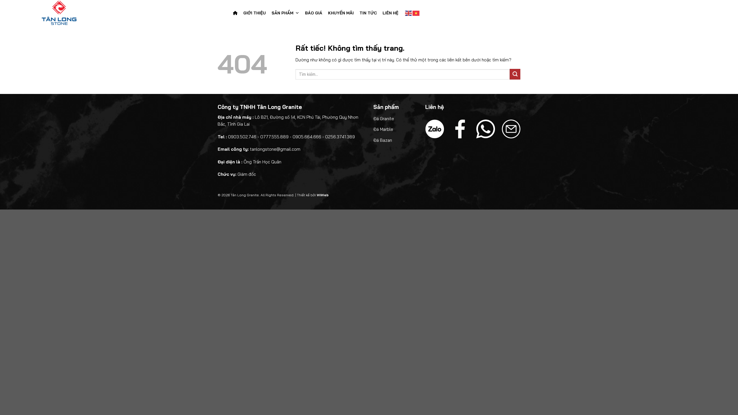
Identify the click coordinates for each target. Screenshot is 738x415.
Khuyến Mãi (341, 13)
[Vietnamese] (416, 13)
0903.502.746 (242, 136)
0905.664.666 (307, 136)
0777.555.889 (274, 136)
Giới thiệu (254, 13)
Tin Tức (368, 13)
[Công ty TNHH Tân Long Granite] (70, 13)
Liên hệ (390, 13)
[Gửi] (515, 74)
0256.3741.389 (340, 136)
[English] (409, 13)
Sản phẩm (282, 13)
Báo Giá (313, 13)
